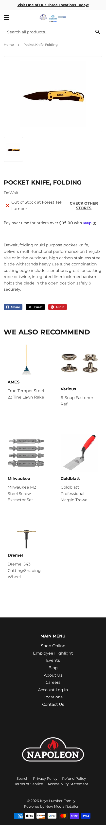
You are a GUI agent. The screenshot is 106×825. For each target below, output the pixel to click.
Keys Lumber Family (57, 801)
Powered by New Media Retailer (51, 806)
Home (9, 45)
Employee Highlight (53, 653)
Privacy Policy (45, 778)
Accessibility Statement (68, 784)
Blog (53, 667)
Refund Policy (74, 778)
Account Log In (53, 689)
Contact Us (53, 704)
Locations (53, 697)
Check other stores (84, 205)
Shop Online (53, 645)
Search (22, 778)
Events (53, 660)
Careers (53, 682)
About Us (53, 675)
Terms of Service (28, 784)
